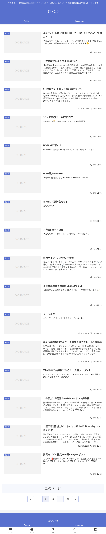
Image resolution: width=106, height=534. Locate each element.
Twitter (27, 525)
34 (68, 499)
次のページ (53, 488)
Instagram (79, 525)
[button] (97, 418)
